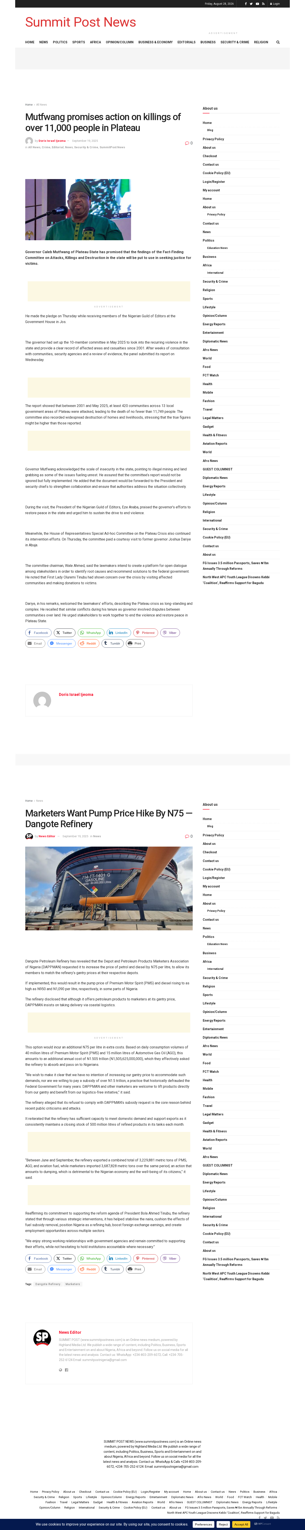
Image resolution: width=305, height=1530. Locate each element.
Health (207, 384)
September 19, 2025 (85, 140)
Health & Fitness (215, 435)
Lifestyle (209, 307)
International (215, 272)
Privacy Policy (213, 139)
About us (209, 147)
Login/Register (214, 182)
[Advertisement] (223, 18)
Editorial (58, 147)
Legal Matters (213, 418)
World (207, 358)
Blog (210, 130)
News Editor (47, 836)
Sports (78, 42)
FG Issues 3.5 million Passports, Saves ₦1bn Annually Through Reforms (236, 565)
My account (211, 190)
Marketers (73, 1284)
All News (41, 104)
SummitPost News (112, 147)
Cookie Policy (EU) (216, 173)
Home (29, 42)
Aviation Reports (215, 443)
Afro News (210, 350)
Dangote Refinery (48, 1284)
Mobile (208, 392)
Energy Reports (214, 324)
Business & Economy (155, 42)
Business (208, 42)
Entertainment (213, 332)
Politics (60, 42)
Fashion (209, 401)
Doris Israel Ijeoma (52, 140)
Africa (95, 42)
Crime (46, 147)
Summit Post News (80, 22)
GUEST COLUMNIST (218, 469)
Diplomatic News (215, 341)
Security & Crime (235, 42)
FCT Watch (211, 375)
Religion (261, 42)
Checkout (210, 156)
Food (207, 367)
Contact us (211, 164)
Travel (207, 409)
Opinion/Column (120, 42)
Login (276, 3)
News (43, 42)
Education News (217, 248)
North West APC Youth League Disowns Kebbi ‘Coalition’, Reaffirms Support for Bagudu (236, 579)
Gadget (208, 426)
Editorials (187, 42)
